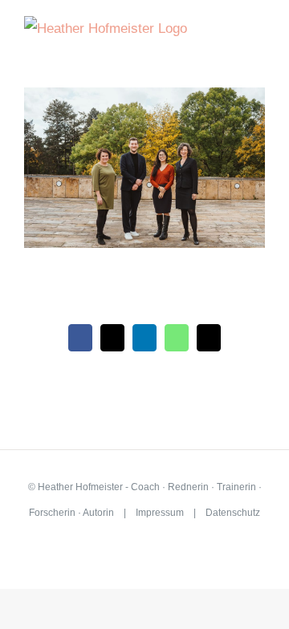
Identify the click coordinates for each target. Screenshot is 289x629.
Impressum (160, 512)
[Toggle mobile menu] (258, 38)
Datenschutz (233, 512)
